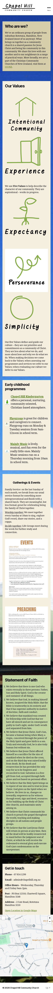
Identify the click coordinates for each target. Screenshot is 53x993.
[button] (26, 945)
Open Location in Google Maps (21, 910)
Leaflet (50, 975)
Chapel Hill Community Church (24, 988)
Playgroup (16, 418)
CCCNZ (8, 67)
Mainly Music (18, 444)
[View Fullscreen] (3, 918)
